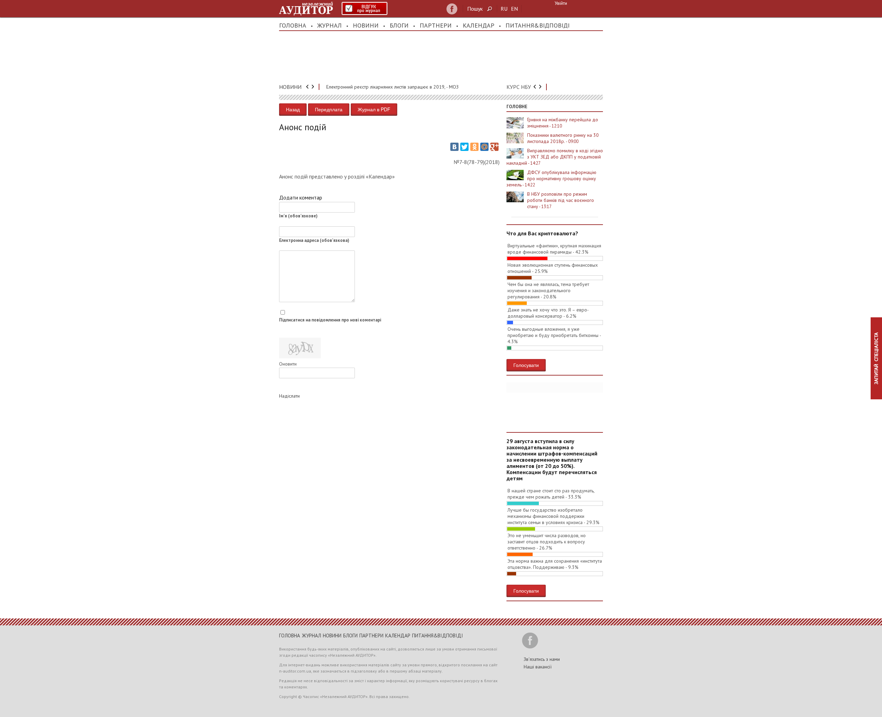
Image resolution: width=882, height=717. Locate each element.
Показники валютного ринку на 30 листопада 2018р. (563, 138)
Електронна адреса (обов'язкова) (314, 240)
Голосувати (526, 364)
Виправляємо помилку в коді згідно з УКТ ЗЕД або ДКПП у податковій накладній (554, 156)
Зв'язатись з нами (542, 659)
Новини (366, 25)
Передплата (328, 109)
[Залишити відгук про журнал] (364, 8)
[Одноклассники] (474, 147)
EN (514, 8)
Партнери (436, 25)
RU (504, 8)
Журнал (329, 25)
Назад (293, 109)
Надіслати (289, 396)
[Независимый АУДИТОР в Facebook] (452, 9)
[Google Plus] (494, 147)
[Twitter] (464, 147)
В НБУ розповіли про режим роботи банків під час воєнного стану (560, 200)
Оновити (288, 364)
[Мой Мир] (484, 147)
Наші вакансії (538, 667)
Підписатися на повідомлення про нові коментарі (330, 320)
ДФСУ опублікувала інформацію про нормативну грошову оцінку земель (551, 178)
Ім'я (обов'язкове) (298, 216)
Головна (292, 25)
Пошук (475, 8)
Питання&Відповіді (537, 25)
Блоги (399, 25)
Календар (478, 25)
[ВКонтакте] (454, 147)
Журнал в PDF (374, 109)
